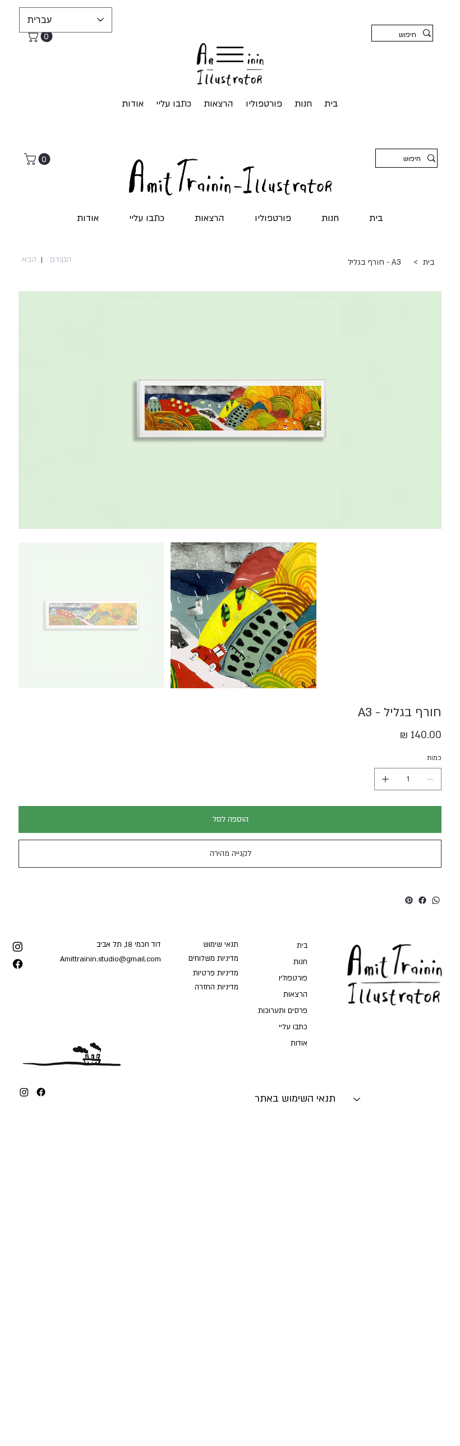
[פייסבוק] (422, 900)
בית (302, 946)
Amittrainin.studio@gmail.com (110, 959)
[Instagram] (24, 1092)
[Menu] (230, 54)
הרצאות (295, 994)
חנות (300, 962)
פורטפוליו (293, 978)
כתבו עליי (293, 1027)
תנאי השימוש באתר (295, 1098)
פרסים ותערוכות (282, 1011)
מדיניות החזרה (216, 987)
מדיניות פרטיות (215, 973)
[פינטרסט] (409, 900)
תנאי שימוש (220, 945)
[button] (41, 36)
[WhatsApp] (435, 900)
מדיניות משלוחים (213, 959)
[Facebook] (41, 1092)
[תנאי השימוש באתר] (357, 1098)
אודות (299, 1043)
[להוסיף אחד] (385, 779)
